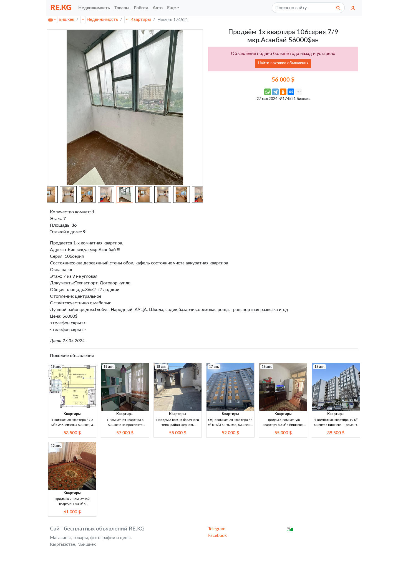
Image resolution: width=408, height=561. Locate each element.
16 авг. (267, 366)
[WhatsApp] (267, 92)
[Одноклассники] (283, 92)
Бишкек (66, 19)
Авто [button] (158, 8)
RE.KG (61, 7)
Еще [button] (171, 8)
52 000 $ (230, 433)
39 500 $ (335, 433)
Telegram (216, 529)
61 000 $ (72, 512)
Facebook (217, 535)
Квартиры (140, 19)
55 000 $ (177, 433)
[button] (353, 7)
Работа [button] (141, 8)
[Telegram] (275, 92)
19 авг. (56, 366)
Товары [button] (121, 8)
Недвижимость (102, 19)
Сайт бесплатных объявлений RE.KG (97, 529)
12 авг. (56, 446)
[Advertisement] (283, 143)
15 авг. (319, 366)
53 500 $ (72, 433)
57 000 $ (125, 433)
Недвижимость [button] (94, 8)
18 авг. (161, 366)
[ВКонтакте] (291, 92)
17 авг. (214, 366)
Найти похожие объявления (283, 63)
